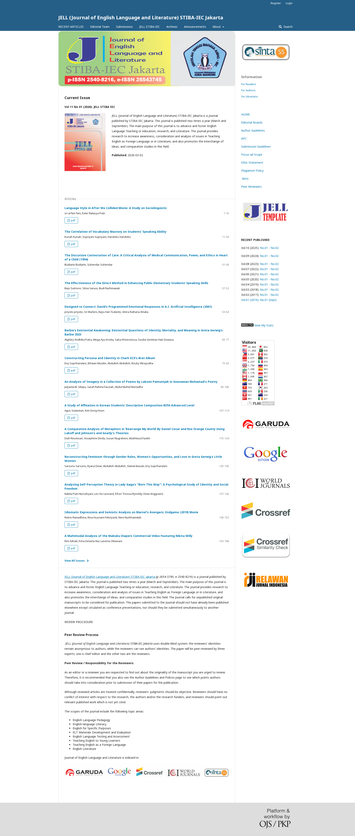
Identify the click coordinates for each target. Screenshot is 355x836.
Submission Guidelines (256, 146)
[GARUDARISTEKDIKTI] (265, 429)
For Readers (248, 84)
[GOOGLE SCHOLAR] (265, 463)
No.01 (263, 248)
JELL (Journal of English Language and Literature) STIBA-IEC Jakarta (140, 17)
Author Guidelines (253, 130)
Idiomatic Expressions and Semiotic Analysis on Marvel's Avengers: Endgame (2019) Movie (131, 512)
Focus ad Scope (251, 154)
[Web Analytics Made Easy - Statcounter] (247, 325)
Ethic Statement (252, 162)
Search (288, 27)
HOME (245, 114)
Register (276, 3)
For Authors (248, 90)
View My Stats (263, 325)
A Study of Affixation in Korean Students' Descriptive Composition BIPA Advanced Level (129, 405)
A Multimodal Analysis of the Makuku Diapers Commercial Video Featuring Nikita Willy (128, 536)
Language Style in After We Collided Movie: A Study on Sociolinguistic (116, 208)
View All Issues (75, 560)
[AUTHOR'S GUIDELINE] (265, 222)
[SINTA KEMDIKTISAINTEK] (265, 60)
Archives (172, 27)
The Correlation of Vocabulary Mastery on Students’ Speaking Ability (115, 232)
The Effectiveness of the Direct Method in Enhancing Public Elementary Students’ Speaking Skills (136, 283)
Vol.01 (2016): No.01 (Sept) (259, 300)
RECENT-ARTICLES (71, 27)
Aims (245, 178)
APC (244, 138)
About (217, 27)
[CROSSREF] (265, 518)
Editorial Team (99, 27)
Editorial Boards (252, 122)
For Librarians (249, 96)
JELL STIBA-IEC (149, 27)
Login (289, 3)
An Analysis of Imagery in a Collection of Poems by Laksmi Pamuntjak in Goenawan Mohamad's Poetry (141, 382)
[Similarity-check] (265, 557)
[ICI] (265, 487)
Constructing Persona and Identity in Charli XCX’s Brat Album (110, 358)
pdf (72, 220)
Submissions (124, 27)
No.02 (275, 248)
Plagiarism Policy (252, 170)
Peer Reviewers (251, 186)
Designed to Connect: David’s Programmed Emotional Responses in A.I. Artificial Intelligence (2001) (138, 307)
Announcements (195, 27)
